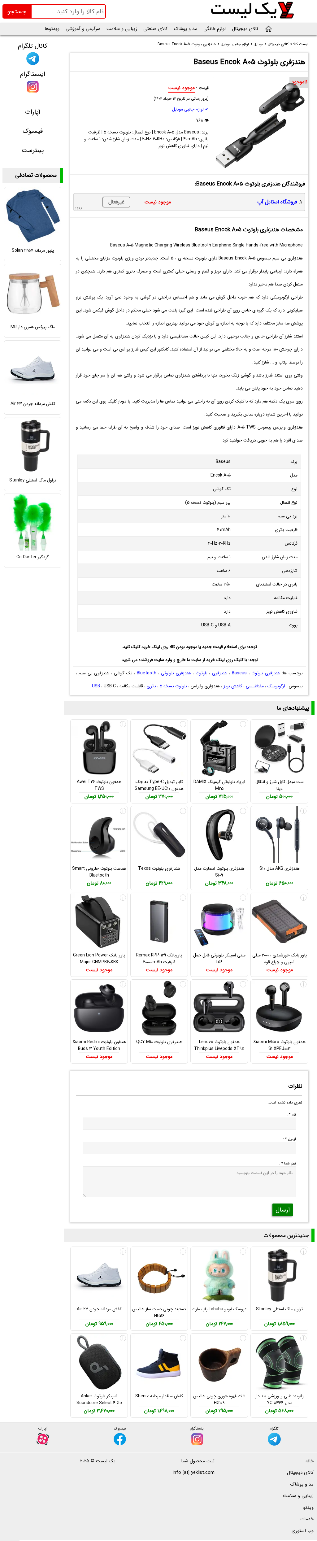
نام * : (291, 1114)
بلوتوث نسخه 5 (173, 686)
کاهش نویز (233, 686)
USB (96, 686)
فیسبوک (33, 131)
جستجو (16, 11)
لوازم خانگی (214, 29)
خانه (310, 1461)
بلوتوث (201, 673)
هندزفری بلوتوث (265, 673)
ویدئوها (52, 29)
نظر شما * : (287, 1163)
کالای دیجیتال (245, 29)
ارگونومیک (276, 686)
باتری (151, 686)
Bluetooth (146, 673)
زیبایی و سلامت (121, 29)
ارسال (283, 1210)
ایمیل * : (289, 1139)
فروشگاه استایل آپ (277, 202)
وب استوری (303, 1530)
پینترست (33, 150)
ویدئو (308, 1507)
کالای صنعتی (155, 29)
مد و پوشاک (185, 29)
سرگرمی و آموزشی (83, 29)
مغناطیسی (255, 686)
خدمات (307, 1519)
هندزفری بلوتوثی (176, 673)
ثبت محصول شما (198, 1461)
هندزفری (219, 673)
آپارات (33, 112)
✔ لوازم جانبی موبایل (190, 109)
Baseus (239, 673)
